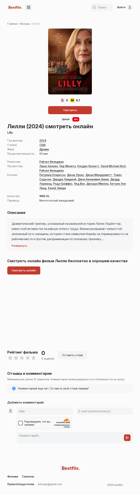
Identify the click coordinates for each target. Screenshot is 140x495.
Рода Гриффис (63, 183)
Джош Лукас (75, 174)
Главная (12, 23)
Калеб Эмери (57, 188)
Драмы (44, 149)
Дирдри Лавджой (64, 179)
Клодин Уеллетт (88, 166)
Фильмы (25, 23)
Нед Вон (79, 183)
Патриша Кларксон (52, 174)
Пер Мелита (67, 166)
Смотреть (70, 110)
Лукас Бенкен (48, 166)
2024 (42, 140)
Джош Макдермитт (98, 174)
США (42, 144)
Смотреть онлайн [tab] (24, 270)
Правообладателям (20, 484)
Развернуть (19, 245)
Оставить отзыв (72, 355)
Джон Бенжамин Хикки (93, 179)
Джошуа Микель (97, 183)
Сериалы (28, 476)
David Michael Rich (113, 166)
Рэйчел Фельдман (51, 161)
